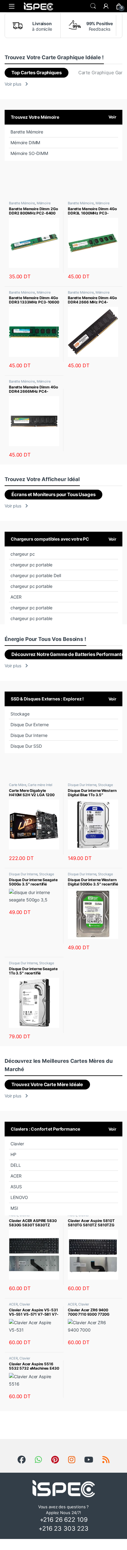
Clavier (17, 1143)
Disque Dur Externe (29, 724)
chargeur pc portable (31, 564)
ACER (15, 597)
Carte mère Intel (40, 785)
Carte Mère (17, 785)
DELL (15, 1165)
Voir (112, 116)
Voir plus (13, 84)
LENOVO (19, 1197)
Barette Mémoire (26, 131)
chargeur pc (22, 554)
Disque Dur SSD (26, 746)
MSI (14, 1208)
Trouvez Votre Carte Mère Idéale (47, 1084)
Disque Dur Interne (28, 735)
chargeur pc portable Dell (35, 575)
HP (13, 1154)
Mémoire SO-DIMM (29, 153)
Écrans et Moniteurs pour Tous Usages (53, 494)
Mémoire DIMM (25, 142)
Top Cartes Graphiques (36, 72)
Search (93, 6)
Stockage (20, 713)
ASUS (16, 1186)
